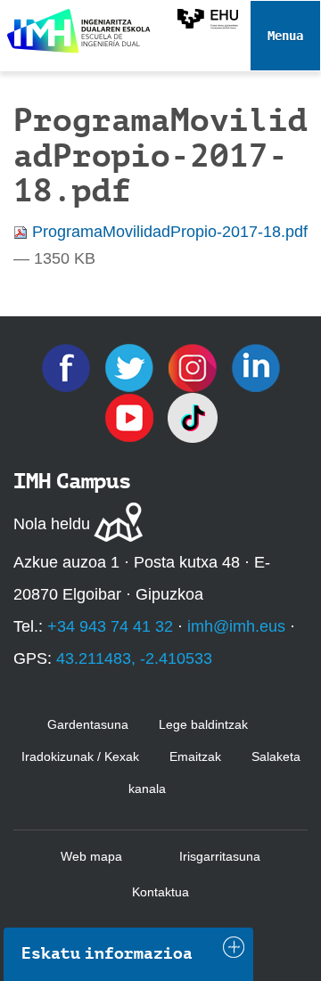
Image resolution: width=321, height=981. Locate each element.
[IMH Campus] (75, 26)
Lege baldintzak (203, 724)
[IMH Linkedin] (255, 367)
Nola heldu (51, 524)
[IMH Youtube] (131, 417)
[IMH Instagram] (194, 367)
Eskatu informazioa (107, 953)
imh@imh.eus (236, 626)
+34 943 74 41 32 (110, 626)
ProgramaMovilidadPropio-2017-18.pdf (168, 232)
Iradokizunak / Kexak (80, 756)
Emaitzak (195, 756)
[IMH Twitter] (131, 367)
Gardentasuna (87, 724)
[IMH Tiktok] (192, 417)
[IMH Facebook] (68, 367)
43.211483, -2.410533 (134, 658)
